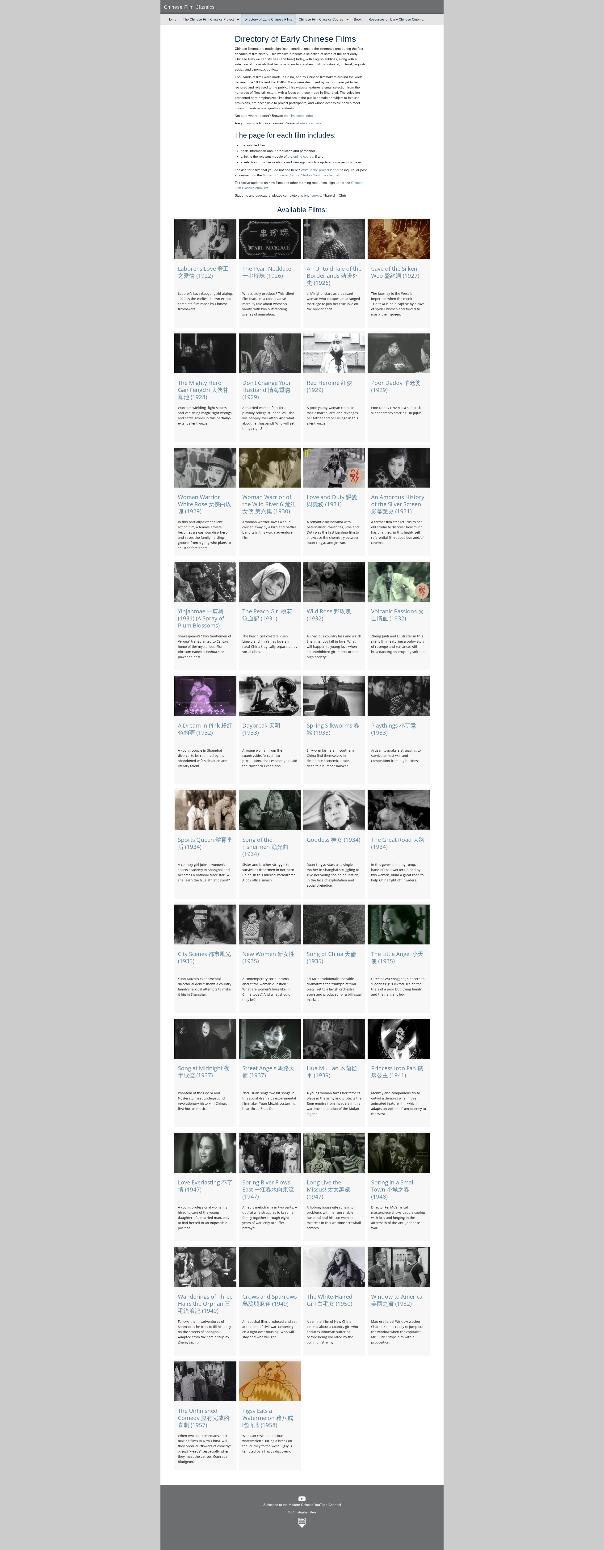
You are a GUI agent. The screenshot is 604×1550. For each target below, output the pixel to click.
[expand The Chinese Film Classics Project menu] (238, 19)
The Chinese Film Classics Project (208, 19)
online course (303, 156)
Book (357, 19)
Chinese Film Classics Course (321, 19)
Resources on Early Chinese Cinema (396, 19)
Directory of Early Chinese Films (268, 19)
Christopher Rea (303, 1512)
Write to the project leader (320, 170)
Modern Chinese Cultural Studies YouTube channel (301, 175)
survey (316, 195)
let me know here (308, 123)
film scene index (301, 116)
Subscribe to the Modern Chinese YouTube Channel (302, 1505)
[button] (205, 237)
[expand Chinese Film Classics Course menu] (347, 19)
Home (172, 19)
